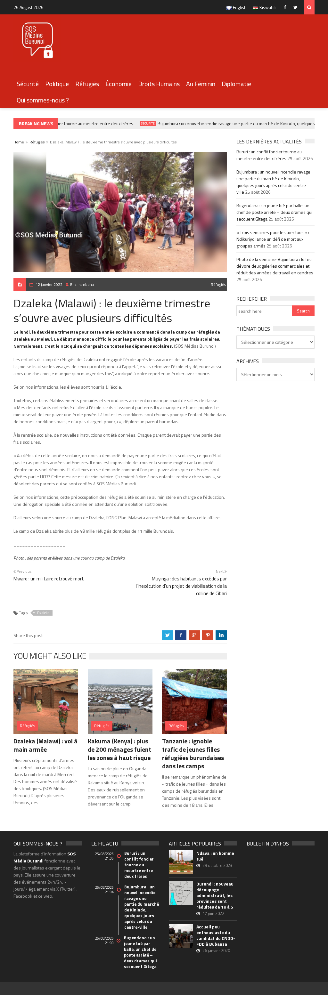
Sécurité (28, 84)
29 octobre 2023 (217, 865)
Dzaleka (43, 612)
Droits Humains (159, 84)
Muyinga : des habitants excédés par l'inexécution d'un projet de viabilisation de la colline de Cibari (181, 586)
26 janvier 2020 (216, 950)
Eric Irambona (82, 284)
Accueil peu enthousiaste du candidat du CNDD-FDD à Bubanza (215, 935)
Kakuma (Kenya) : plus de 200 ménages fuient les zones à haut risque (119, 749)
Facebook (286, 7)
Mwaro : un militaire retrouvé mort (48, 578)
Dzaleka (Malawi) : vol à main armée (45, 745)
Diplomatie (236, 84)
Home (18, 142)
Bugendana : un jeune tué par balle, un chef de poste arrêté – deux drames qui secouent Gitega (274, 212)
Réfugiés (87, 84)
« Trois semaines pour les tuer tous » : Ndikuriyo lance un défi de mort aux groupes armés (272, 239)
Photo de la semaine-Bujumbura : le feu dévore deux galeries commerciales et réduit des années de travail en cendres (274, 266)
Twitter (297, 7)
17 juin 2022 (213, 913)
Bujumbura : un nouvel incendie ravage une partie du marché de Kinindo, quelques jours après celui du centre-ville (273, 181)
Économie (118, 84)
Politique (57, 84)
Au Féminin (200, 84)
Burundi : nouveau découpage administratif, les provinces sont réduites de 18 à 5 (215, 895)
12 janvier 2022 (49, 284)
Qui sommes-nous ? (43, 100)
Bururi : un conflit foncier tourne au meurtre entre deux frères (68, 123)
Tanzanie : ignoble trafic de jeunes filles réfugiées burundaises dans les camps (193, 753)
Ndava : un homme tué (215, 856)
